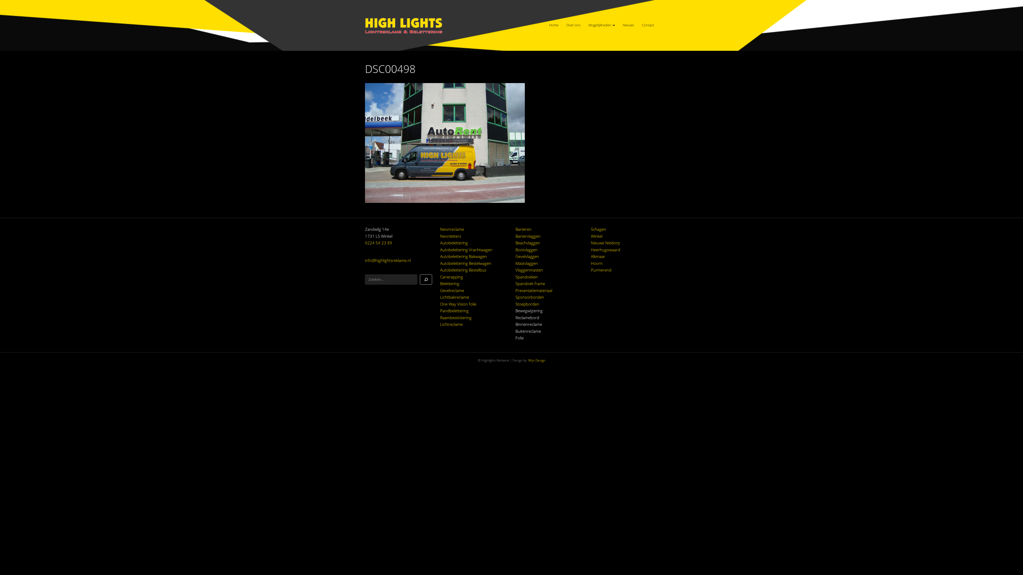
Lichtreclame (451, 324)
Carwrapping (451, 277)
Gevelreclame (452, 290)
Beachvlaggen (527, 242)
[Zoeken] (426, 279)
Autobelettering (454, 242)
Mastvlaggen (526, 263)
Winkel (596, 236)
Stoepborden (527, 304)
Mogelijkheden (599, 25)
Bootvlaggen (526, 249)
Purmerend (601, 270)
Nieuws (628, 25)
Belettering (449, 283)
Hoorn (597, 263)
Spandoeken (526, 277)
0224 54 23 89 (378, 242)
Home (553, 25)
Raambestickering (456, 317)
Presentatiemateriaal (533, 290)
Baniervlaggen (528, 236)
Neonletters (450, 236)
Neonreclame (452, 229)
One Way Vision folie (458, 304)
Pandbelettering (454, 310)
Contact (648, 25)
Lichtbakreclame (454, 297)
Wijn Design (536, 360)
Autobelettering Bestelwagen (465, 263)
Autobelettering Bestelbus (463, 270)
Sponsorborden (529, 297)
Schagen (598, 229)
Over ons (573, 25)
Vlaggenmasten (529, 270)
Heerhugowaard (605, 249)
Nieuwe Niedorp (605, 242)
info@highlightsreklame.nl (388, 260)
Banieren (523, 229)
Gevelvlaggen (527, 256)
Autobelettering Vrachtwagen (466, 249)
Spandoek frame (530, 283)
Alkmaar (598, 256)
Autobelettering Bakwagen (463, 256)
